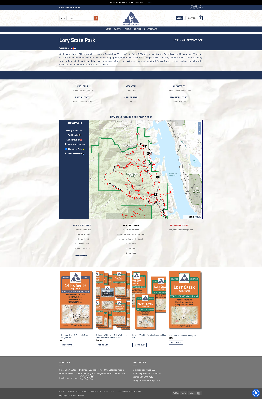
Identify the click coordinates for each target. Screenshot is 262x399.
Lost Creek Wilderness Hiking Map (183, 335)
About (62, 391)
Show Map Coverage (76, 144)
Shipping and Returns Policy (88, 391)
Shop (128, 29)
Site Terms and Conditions (129, 391)
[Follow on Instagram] (196, 7)
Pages (117, 29)
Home (108, 29)
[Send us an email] (201, 7)
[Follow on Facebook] (192, 7)
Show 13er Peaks (75, 153)
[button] (179, 18)
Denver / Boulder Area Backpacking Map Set (149, 336)
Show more (81, 255)
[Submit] (96, 18)
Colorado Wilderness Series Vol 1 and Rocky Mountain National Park (111, 336)
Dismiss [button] (148, 2)
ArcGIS (198, 216)
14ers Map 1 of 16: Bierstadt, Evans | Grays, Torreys (75, 336)
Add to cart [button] (67, 345)
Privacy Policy (109, 391)
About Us (139, 29)
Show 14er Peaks (75, 149)
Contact (152, 29)
